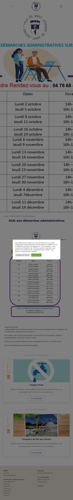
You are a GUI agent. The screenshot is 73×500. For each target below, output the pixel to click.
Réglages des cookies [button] (22, 255)
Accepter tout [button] (36, 255)
